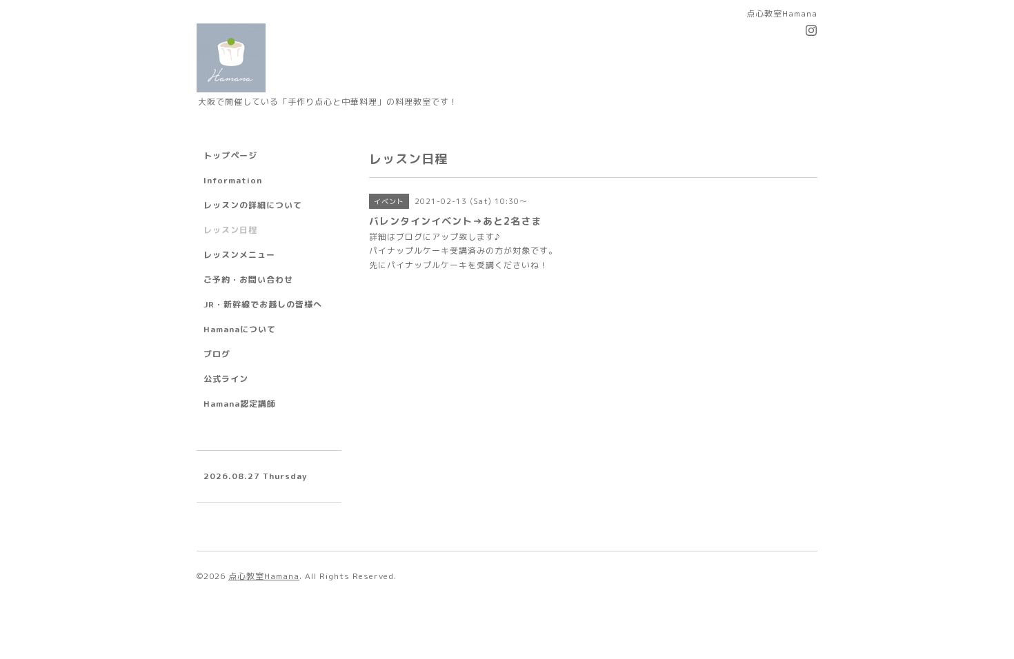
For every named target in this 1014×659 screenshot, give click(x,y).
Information (232, 180)
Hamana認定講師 (239, 403)
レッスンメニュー (239, 255)
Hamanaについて (239, 329)
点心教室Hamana (263, 576)
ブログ (216, 354)
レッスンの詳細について (252, 205)
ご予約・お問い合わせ (248, 279)
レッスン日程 (230, 230)
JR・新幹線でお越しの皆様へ (262, 304)
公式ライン (225, 379)
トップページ (230, 155)
